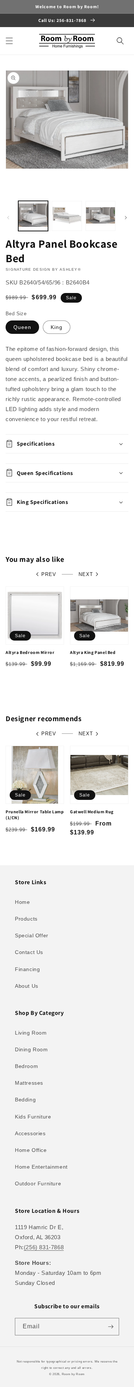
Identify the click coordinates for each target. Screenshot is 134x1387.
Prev (48, 574)
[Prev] (8, 217)
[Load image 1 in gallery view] (33, 216)
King (57, 327)
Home (22, 902)
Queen (22, 327)
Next (86, 574)
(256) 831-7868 (44, 1247)
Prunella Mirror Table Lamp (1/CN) (35, 814)
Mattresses (29, 1083)
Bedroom (26, 1066)
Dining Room (31, 1049)
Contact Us (29, 952)
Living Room (31, 1033)
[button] (9, 41)
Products (26, 919)
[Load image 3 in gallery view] (100, 216)
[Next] (126, 217)
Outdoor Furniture (38, 1183)
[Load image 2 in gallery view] (67, 216)
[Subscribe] (110, 1326)
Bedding (25, 1100)
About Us (26, 986)
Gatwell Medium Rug (92, 811)
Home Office (31, 1150)
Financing (27, 969)
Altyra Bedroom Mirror (30, 652)
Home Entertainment (41, 1167)
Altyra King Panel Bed (93, 652)
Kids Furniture (33, 1117)
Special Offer (31, 935)
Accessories (30, 1133)
